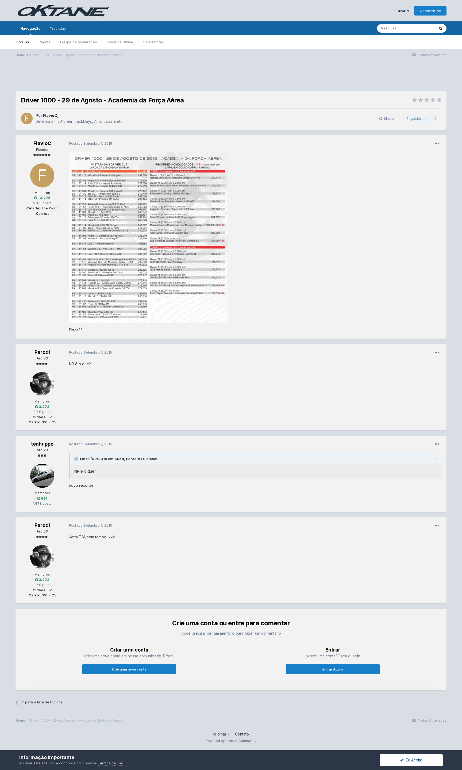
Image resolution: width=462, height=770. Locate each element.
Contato (242, 734)
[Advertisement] (231, 78)
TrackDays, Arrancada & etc (97, 121)
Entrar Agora (332, 669)
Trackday (58, 28)
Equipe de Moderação (78, 42)
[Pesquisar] (440, 28)
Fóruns (22, 42)
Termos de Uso (110, 763)
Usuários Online (120, 42)
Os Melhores (153, 42)
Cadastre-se (430, 11)
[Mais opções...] (437, 143)
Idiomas (220, 734)
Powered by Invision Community (231, 741)
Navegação (30, 28)
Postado (90, 143)
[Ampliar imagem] (148, 237)
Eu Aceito (413, 760)
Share (388, 118)
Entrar (400, 11)
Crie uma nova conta (129, 669)
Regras (45, 42)
